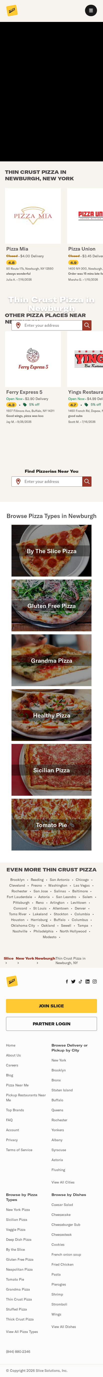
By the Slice (15, 1249)
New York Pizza (18, 1209)
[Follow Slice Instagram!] (94, 982)
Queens (57, 1110)
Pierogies (59, 1284)
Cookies (58, 1244)
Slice (9, 958)
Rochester (59, 1120)
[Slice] (12, 11)
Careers (12, 1065)
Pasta (56, 1274)
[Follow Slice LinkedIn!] (88, 982)
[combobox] (53, 325)
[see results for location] (18, 325)
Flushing (58, 1170)
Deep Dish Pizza (19, 1239)
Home (10, 1045)
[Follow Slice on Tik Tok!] (80, 982)
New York (25, 958)
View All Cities (63, 1182)
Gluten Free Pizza (20, 1259)
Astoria (57, 1160)
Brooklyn (59, 1070)
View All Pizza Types (22, 1331)
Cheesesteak (62, 1234)
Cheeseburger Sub (66, 1224)
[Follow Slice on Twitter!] (73, 982)
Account (12, 1130)
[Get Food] (87, 325)
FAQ (9, 1120)
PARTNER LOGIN (51, 1023)
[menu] (91, 10)
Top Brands (15, 1110)
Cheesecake (61, 1214)
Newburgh (45, 958)
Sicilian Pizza (16, 1219)
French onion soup (66, 1254)
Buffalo (57, 1100)
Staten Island (62, 1090)
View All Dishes (64, 1326)
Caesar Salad (62, 1204)
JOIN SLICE (51, 1005)
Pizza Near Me (17, 1085)
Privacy (12, 1140)
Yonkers (58, 1130)
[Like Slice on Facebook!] (67, 982)
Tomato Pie (15, 1279)
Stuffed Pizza (16, 1309)
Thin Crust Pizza (19, 1299)
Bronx (56, 1080)
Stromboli (59, 1304)
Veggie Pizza (16, 1229)
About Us (13, 1055)
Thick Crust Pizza (20, 1319)
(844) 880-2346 (18, 1351)
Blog (9, 1075)
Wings (56, 1314)
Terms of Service (19, 1150)
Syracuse (59, 1150)
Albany (57, 1140)
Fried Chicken (63, 1264)
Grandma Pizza (18, 1289)
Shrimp (57, 1294)
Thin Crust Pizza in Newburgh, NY (71, 960)
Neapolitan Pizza (19, 1269)
